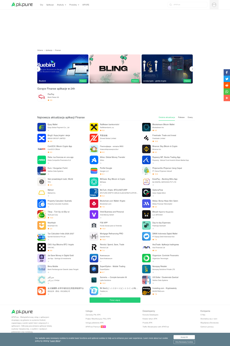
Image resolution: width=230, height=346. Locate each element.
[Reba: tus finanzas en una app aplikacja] (41, 159)
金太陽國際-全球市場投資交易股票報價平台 (66, 288)
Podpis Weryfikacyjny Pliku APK (98, 318)
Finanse (58, 50)
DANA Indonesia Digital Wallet (164, 233)
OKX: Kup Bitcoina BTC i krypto (61, 244)
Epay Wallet (53, 124)
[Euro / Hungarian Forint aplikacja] (41, 170)
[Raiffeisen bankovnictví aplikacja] (94, 127)
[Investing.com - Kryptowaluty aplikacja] (146, 290)
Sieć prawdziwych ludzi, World (60, 179)
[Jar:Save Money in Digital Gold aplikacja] (41, 258)
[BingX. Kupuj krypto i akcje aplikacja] (41, 138)
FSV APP (104, 222)
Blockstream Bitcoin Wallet (163, 124)
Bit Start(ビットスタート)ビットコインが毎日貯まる (119, 288)
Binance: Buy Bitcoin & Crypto (164, 146)
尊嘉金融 (103, 135)
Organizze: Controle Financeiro (165, 255)
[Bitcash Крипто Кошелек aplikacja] (146, 214)
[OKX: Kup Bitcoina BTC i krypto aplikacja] (41, 247)
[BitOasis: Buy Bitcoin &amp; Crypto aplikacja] (94, 181)
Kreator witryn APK (150, 318)
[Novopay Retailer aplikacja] (146, 269)
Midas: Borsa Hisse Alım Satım (165, 200)
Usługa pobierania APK (95, 322)
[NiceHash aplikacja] (41, 225)
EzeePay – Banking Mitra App (164, 179)
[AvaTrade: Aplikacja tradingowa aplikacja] (146, 247)
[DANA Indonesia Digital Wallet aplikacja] (146, 236)
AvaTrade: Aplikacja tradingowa (165, 244)
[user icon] (214, 4)
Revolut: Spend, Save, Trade (112, 244)
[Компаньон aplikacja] (94, 258)
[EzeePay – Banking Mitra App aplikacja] (146, 181)
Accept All (184, 337)
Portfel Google (106, 168)
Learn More (55, 340)
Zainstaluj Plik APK (93, 314)
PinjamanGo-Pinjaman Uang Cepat (167, 168)
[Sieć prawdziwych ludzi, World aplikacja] (41, 181)
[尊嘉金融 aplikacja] (94, 138)
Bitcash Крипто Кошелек (162, 211)
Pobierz (83, 81)
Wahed (51, 190)
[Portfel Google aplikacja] (94, 170)
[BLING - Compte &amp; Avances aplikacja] (62, 68)
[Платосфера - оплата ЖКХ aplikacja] (94, 149)
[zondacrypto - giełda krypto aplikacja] (115, 68)
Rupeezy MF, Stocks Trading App (166, 157)
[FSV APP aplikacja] (94, 225)
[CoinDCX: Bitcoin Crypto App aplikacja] (41, 149)
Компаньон (105, 255)
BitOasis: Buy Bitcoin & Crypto (112, 179)
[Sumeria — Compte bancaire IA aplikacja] (94, 280)
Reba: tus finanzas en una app (60, 157)
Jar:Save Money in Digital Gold (61, 255)
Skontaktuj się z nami (208, 318)
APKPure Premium (93, 326)
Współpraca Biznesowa (209, 322)
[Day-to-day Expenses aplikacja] (146, 225)
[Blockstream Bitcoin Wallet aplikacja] (146, 127)
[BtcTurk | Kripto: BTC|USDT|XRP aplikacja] (94, 192)
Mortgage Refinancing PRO (111, 233)
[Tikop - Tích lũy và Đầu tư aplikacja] (41, 214)
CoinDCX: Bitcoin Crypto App (60, 146)
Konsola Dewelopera (150, 314)
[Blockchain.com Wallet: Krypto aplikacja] (94, 203)
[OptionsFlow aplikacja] (146, 192)
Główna (40, 50)
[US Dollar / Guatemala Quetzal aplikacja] (146, 280)
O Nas (202, 314)
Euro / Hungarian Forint (57, 168)
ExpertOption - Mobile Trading (112, 266)
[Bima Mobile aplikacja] (41, 269)
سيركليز (51, 277)
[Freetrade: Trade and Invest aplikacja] (146, 138)
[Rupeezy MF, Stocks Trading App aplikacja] (146, 159)
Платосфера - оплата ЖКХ (111, 146)
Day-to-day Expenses (161, 222)
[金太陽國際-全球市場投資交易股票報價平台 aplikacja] (41, 290)
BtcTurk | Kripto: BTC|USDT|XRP (113, 190)
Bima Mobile (53, 266)
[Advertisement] (115, 28)
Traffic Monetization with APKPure (156, 326)
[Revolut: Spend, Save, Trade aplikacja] (94, 247)
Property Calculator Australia (60, 200)
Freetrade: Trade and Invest (164, 135)
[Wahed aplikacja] (41, 192)
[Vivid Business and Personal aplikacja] (167, 68)
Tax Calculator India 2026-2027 (61, 233)
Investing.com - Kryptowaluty (164, 288)
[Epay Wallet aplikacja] (41, 127)
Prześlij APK (147, 322)
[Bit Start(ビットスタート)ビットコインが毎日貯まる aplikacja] (94, 290)
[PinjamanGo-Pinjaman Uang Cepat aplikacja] (146, 170)
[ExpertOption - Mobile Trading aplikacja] (94, 269)
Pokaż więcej (115, 300)
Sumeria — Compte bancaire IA (113, 277)
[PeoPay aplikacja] (41, 97)
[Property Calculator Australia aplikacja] (41, 203)
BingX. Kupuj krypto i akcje (59, 135)
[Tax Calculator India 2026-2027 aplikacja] (41, 236)
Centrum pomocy (207, 326)
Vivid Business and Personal (112, 211)
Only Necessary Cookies (184, 342)
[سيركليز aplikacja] (41, 280)
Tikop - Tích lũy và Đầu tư (58, 211)
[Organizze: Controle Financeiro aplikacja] (146, 258)
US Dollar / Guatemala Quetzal (165, 277)
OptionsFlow (157, 190)
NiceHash (52, 222)
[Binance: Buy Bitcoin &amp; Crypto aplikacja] (146, 149)
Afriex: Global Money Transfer (112, 157)
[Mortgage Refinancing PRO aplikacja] (94, 236)
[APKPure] (22, 5)
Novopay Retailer (159, 266)
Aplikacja (49, 50)
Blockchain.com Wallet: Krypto (112, 200)
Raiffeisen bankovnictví (109, 124)
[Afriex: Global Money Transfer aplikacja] (94, 159)
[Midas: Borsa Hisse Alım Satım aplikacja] (146, 203)
